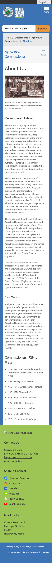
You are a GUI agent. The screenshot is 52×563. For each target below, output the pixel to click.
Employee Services (14, 526)
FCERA (7, 529)
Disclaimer (7, 546)
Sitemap (40, 546)
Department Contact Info (18, 457)
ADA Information (13, 461)
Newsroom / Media (14, 533)
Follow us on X (16, 498)
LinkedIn (13, 488)
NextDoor (14, 493)
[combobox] (44, 2)
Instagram (14, 483)
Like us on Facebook (19, 478)
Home (8, 37)
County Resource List (15, 522)
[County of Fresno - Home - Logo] (13, 12)
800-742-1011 (30, 453)
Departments (21, 37)
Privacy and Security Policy (24, 546)
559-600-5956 (12, 453)
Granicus (45, 552)
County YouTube (17, 503)
